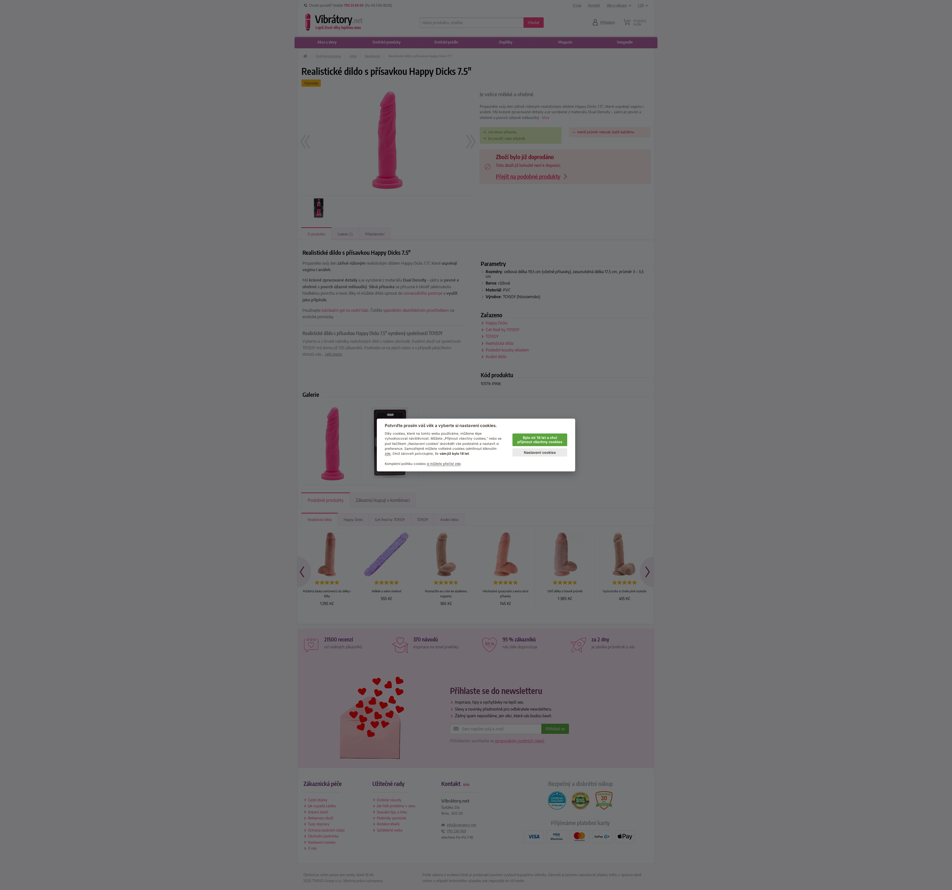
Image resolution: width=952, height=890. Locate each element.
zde (387, 454)
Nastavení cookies (540, 452)
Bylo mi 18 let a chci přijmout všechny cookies (539, 439)
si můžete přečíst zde (444, 464)
